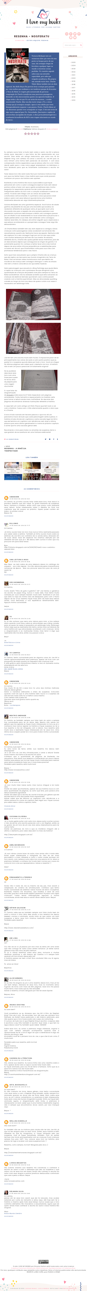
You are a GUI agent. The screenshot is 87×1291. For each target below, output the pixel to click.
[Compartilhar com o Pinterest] (53, 439)
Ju (11, 616)
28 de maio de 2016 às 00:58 (20, 1060)
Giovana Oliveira (18, 816)
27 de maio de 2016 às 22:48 (20, 940)
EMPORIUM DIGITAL (70, 1288)
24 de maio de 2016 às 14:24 (20, 683)
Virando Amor (9, 806)
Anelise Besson (17, 845)
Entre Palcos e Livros (12, 642)
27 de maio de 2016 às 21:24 (20, 909)
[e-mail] (75, 37)
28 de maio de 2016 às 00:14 (20, 1007)
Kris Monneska (17, 582)
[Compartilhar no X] (45, 439)
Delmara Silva (17, 1191)
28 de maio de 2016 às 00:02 (20, 980)
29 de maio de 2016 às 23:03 (20, 1123)
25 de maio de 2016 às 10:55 (20, 782)
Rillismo (14, 523)
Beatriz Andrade (18, 715)
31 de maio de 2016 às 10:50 (20, 1193)
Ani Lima (14, 938)
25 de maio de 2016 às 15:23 (20, 818)
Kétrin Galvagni (18, 908)
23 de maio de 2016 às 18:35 (20, 561)
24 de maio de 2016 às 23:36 (20, 717)
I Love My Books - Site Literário (37, 1288)
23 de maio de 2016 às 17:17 (20, 525)
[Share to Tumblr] (57, 439)
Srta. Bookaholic (18, 1085)
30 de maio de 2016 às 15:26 (20, 1165)
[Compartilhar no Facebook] (50, 439)
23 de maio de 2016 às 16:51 (20, 499)
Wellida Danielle (18, 1121)
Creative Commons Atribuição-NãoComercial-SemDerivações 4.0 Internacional (43, 1268)
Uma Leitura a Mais (19, 559)
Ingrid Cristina (17, 1005)
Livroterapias (15, 705)
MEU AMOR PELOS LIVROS (13, 669)
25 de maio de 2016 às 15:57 (20, 847)
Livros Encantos (18, 1163)
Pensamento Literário (21, 877)
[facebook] (70, 34)
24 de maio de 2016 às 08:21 (20, 655)
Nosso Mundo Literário (13, 1213)
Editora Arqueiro (33, 40)
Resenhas (44, 40)
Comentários (12, 439)
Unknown (14, 497)
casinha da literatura (21, 1058)
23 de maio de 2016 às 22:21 (20, 584)
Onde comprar (52, 129)
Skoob (20, 129)
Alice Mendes (16, 978)
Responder (8, 516)
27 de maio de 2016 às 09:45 (20, 879)
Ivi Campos (15, 653)
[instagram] (66, 34)
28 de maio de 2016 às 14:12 (20, 1087)
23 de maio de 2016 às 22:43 (20, 618)
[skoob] (70, 37)
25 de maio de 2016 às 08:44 (20, 744)
